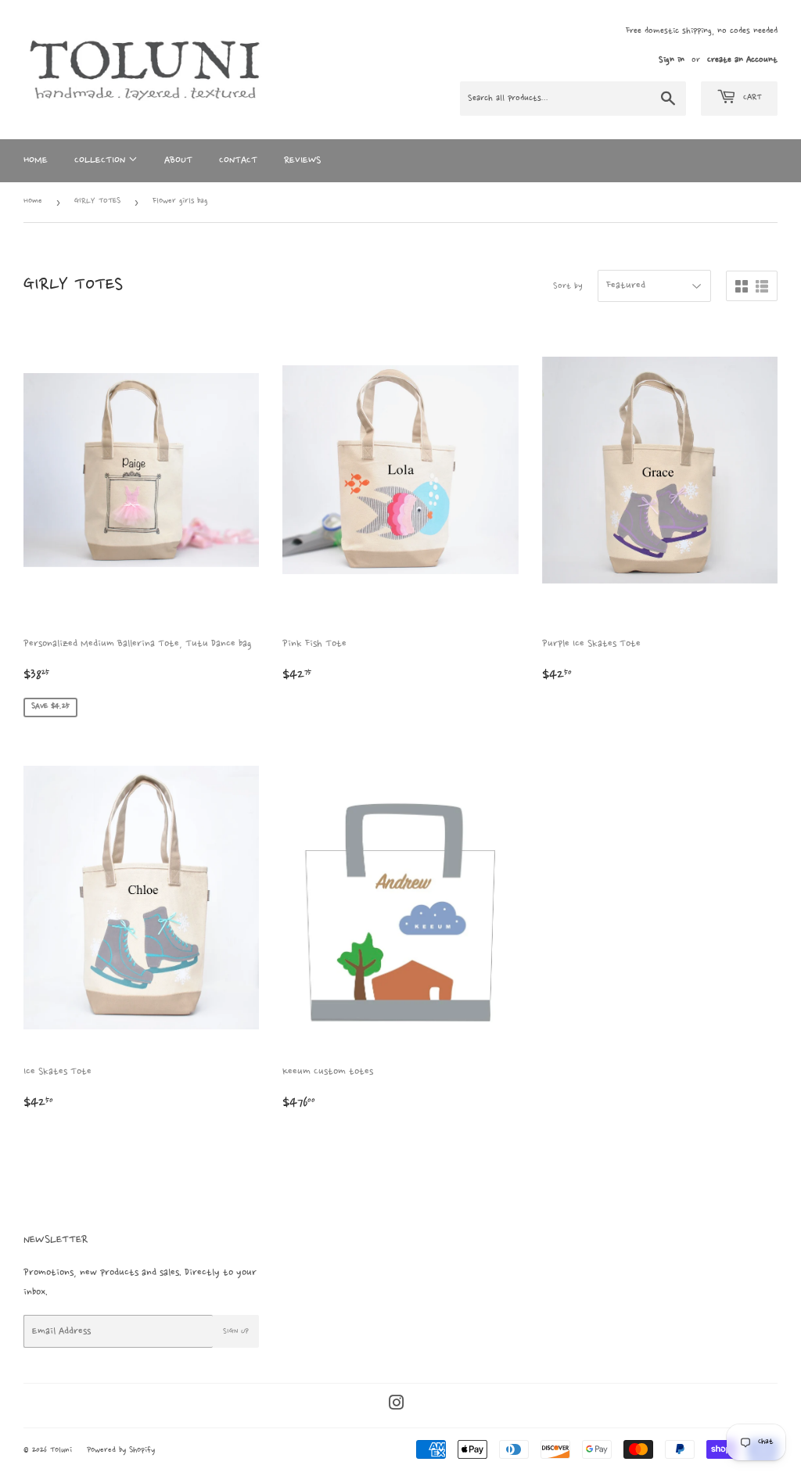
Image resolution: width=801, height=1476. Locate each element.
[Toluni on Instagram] (396, 1405)
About (178, 160)
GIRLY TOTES (97, 201)
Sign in (671, 60)
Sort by (568, 286)
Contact (238, 160)
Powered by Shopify (121, 1450)
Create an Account (742, 60)
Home (35, 160)
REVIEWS (302, 160)
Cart (751, 97)
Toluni (61, 1450)
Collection (101, 160)
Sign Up (236, 1331)
